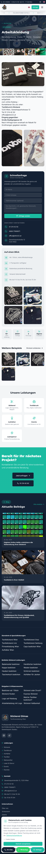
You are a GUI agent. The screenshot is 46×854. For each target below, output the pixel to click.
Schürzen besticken (31, 671)
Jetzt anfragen (22, 476)
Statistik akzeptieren (23, 844)
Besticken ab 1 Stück (10, 690)
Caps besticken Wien (32, 646)
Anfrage (35, 7)
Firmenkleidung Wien (10, 646)
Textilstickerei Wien (10, 640)
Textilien (7, 757)
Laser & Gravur (9, 763)
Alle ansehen (37, 504)
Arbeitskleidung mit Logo (12, 703)
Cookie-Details (10, 839)
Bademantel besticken (11, 664)
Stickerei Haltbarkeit (32, 703)
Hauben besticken (9, 671)
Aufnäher (7, 754)
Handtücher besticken (32, 664)
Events (6, 766)
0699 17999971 (14, 231)
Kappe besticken (8, 668)
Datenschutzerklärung (14, 835)
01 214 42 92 (13, 227)
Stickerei (7, 747)
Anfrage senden (24, 216)
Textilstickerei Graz (31, 640)
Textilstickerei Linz (9, 643)
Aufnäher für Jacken (32, 674)
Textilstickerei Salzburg (33, 643)
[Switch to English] (44, 2)
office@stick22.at (9, 115)
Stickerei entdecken (33, 348)
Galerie (4, 815)
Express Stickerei (31, 694)
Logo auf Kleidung (9, 698)
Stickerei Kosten (8, 694)
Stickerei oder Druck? (32, 690)
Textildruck (8, 750)
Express (6, 770)
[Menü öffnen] (42, 7)
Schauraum (6, 811)
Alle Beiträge (7, 23)
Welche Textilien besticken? (30, 698)
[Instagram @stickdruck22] (40, 2)
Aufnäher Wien (8, 650)
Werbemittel (8, 760)
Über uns (5, 808)
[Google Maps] (9, 735)
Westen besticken (31, 668)
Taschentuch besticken (11, 674)
